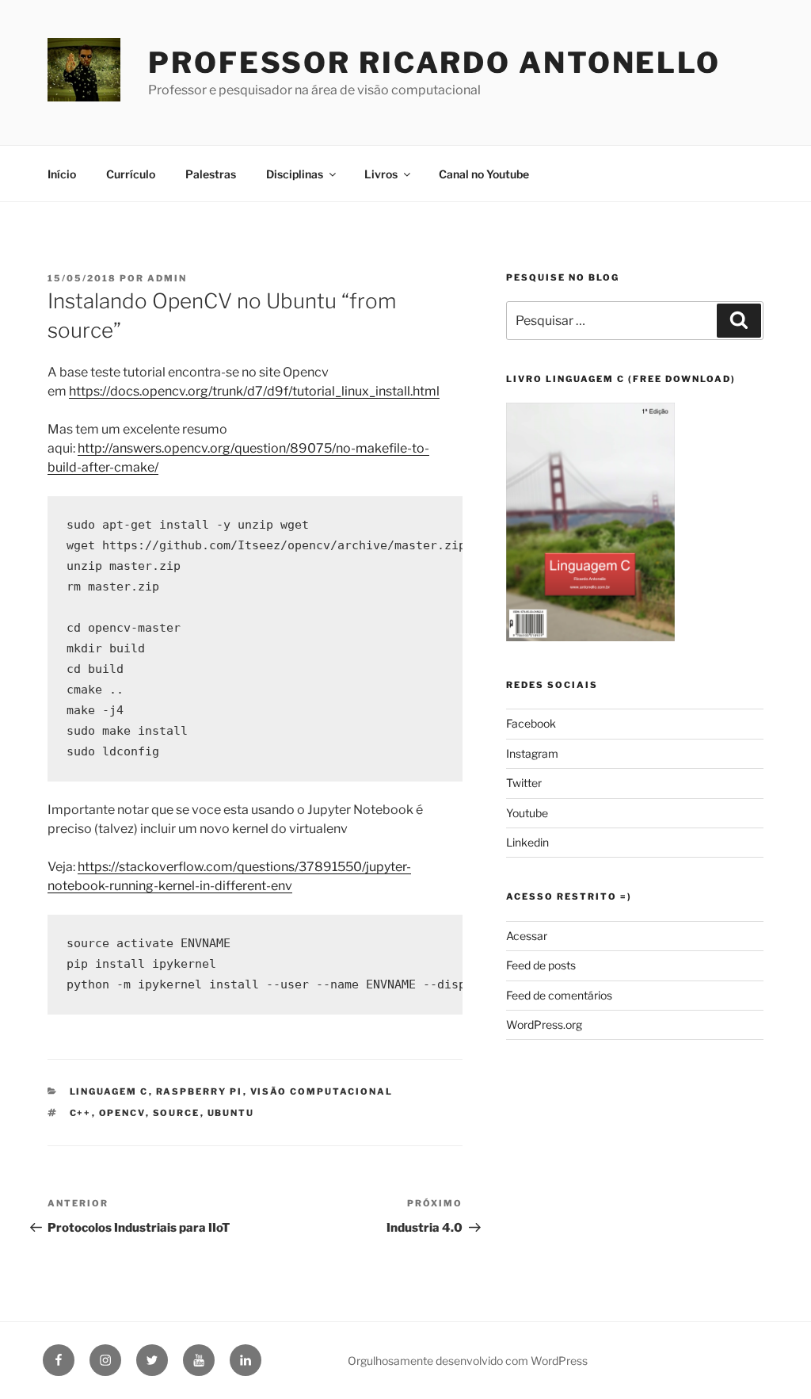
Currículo (130, 174)
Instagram (532, 753)
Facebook (531, 723)
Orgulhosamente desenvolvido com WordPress (468, 1360)
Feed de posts (541, 965)
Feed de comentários (559, 995)
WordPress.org (544, 1024)
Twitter (524, 782)
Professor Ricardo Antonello (434, 62)
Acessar (526, 935)
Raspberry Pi (199, 1091)
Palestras (210, 174)
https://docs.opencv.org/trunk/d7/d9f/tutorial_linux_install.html (254, 391)
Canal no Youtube (484, 174)
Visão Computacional (322, 1091)
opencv (122, 1112)
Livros (381, 174)
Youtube (527, 813)
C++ (81, 1112)
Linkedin (527, 842)
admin (167, 278)
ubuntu (231, 1112)
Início (62, 174)
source (176, 1112)
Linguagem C (109, 1091)
